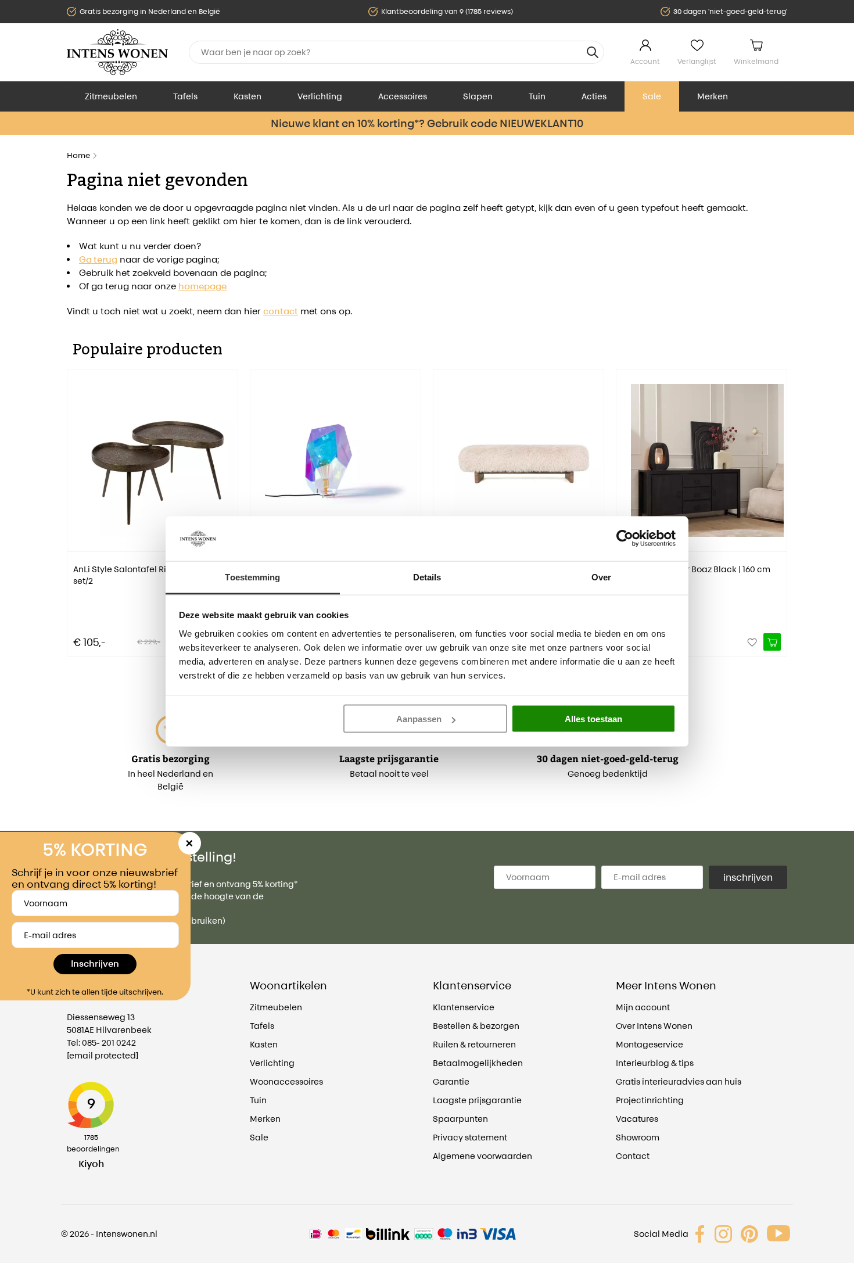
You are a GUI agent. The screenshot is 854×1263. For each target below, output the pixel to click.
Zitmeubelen (111, 96)
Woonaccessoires (286, 1081)
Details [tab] (427, 577)
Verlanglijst (696, 61)
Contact (633, 1156)
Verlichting (319, 96)
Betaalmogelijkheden (478, 1063)
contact (280, 311)
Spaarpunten (460, 1119)
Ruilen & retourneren (474, 1044)
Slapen (478, 96)
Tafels (185, 96)
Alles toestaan (593, 719)
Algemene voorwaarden (482, 1156)
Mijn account (643, 1007)
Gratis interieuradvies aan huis (678, 1081)
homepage (202, 286)
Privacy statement (470, 1137)
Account (645, 61)
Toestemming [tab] (252, 577)
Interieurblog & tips (655, 1063)
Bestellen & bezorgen (476, 1026)
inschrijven (748, 877)
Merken (712, 96)
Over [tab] (601, 577)
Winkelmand (756, 61)
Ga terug (98, 259)
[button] (75, 505)
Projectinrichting (650, 1100)
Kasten (247, 96)
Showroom (637, 1137)
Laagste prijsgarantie (477, 1100)
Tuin (537, 96)
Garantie (451, 1081)
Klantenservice (463, 1007)
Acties (594, 96)
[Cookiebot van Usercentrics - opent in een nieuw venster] (625, 538)
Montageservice (649, 1044)
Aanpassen (419, 719)
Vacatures (637, 1119)
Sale (652, 96)
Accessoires (402, 96)
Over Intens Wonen (654, 1026)
